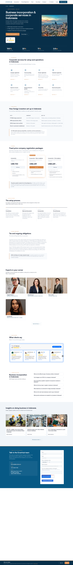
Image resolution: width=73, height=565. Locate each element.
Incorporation (16, 1)
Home (7, 6)
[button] (10, 356)
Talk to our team (63, 1)
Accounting (38, 1)
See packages (24, 34)
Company (44, 1)
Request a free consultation (12, 34)
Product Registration (25, 1)
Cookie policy (35, 563)
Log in (57, 1)
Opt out (61, 562)
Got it (67, 562)
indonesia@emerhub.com (16, 464)
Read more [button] (13, 359)
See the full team (36, 323)
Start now (17, 167)
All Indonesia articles (36, 439)
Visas (32, 1)
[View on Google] (13, 353)
